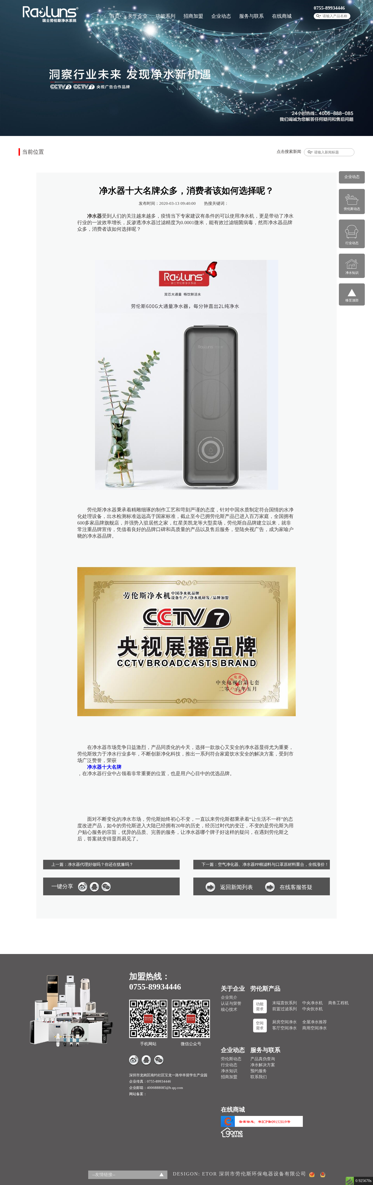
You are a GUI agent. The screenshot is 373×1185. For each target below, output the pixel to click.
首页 (115, 16)
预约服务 (258, 1071)
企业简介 (229, 997)
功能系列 (165, 16)
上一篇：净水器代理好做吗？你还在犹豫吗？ (92, 864)
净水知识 (229, 1071)
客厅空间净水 (284, 1028)
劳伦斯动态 (231, 1059)
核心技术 (229, 1009)
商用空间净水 (314, 1028)
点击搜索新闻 (289, 151)
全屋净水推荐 (314, 1022)
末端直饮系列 (284, 1003)
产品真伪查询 (262, 1059)
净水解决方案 (262, 1065)
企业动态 (221, 16)
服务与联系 (251, 16)
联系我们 (258, 1077)
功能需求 (260, 1006)
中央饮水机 (312, 1009)
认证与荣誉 (231, 1003)
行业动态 (229, 1065)
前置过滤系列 (284, 1009)
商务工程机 (338, 1003)
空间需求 (260, 1025)
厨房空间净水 (284, 1022)
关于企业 (137, 16)
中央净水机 (312, 1003)
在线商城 (282, 16)
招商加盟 (193, 16)
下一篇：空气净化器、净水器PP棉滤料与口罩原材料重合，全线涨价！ (265, 864)
